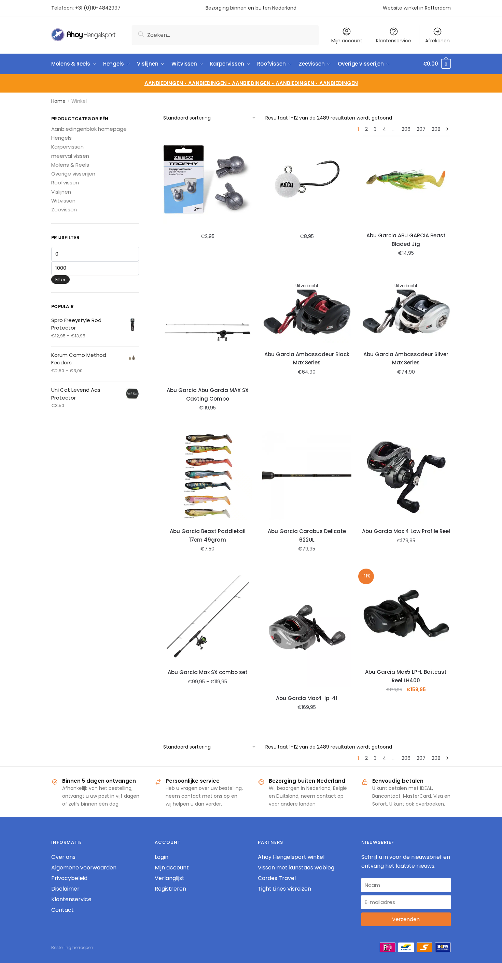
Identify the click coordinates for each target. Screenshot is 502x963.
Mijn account (346, 40)
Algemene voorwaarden (83, 867)
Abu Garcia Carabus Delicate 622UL (307, 535)
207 (421, 129)
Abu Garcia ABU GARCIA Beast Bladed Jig (406, 239)
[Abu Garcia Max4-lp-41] (306, 629)
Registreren (170, 889)
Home (58, 101)
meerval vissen (70, 155)
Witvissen (63, 200)
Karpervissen (67, 146)
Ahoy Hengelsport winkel (291, 857)
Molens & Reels (70, 164)
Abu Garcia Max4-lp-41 (306, 698)
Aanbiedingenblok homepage (89, 128)
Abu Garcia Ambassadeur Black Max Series (306, 358)
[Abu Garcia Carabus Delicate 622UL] (306, 475)
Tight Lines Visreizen (284, 889)
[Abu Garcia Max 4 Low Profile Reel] (406, 475)
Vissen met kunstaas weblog (296, 867)
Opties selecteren (207, 268)
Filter (60, 279)
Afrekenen (437, 40)
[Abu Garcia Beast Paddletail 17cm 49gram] (207, 475)
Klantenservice (393, 40)
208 (436, 129)
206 (406, 129)
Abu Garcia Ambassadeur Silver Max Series (405, 358)
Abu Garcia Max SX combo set (208, 672)
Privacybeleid (69, 878)
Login (161, 857)
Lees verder (306, 422)
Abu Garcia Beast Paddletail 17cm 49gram (208, 535)
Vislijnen (61, 191)
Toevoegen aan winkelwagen (306, 563)
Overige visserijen (73, 173)
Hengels (61, 137)
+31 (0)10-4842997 (98, 7)
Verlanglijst (169, 878)
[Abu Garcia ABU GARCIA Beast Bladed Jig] (406, 179)
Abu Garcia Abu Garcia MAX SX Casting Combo (208, 394)
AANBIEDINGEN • (210, 83)
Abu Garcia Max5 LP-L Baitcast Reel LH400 (406, 676)
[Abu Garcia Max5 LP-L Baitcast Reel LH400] (406, 616)
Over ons (63, 857)
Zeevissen (64, 209)
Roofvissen (65, 182)
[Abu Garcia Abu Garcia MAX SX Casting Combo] (207, 327)
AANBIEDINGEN (338, 83)
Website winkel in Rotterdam (417, 7)
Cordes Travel (277, 878)
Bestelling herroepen (72, 947)
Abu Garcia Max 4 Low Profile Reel (406, 531)
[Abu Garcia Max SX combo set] (207, 616)
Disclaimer (65, 889)
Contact (62, 910)
